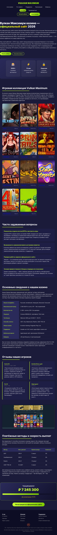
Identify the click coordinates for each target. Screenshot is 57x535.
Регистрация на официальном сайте (28, 504)
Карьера (4, 518)
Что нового (19, 7)
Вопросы (47, 7)
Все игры (22, 10)
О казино (4, 516)
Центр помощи (43, 516)
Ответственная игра (44, 520)
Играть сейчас (6, 53)
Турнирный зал (33, 10)
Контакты (41, 518)
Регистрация (34, 14)
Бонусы (22, 520)
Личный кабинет (23, 14)
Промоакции (38, 7)
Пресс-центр (5, 520)
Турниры (22, 518)
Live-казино (10, 7)
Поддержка (29, 7)
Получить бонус (18, 53)
